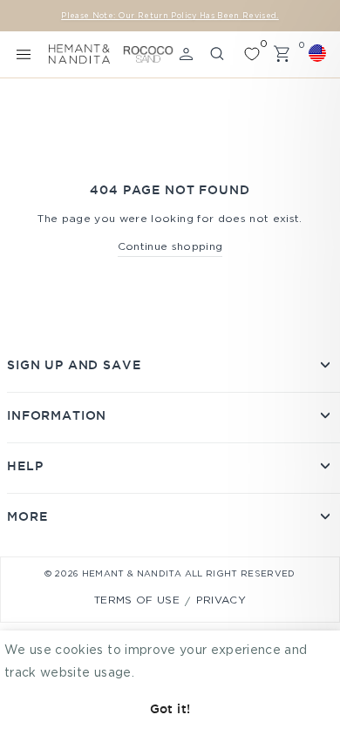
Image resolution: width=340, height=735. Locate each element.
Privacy (221, 600)
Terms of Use (137, 600)
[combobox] (320, 53)
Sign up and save (73, 365)
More (27, 516)
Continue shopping (170, 247)
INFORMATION (56, 415)
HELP (25, 466)
